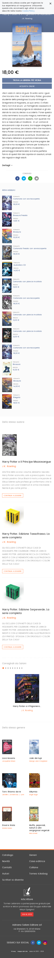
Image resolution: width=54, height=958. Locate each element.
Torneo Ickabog (38, 874)
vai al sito (27, 914)
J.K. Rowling (27, 18)
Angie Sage (33, 794)
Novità (6, 861)
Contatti (7, 867)
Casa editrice (37, 861)
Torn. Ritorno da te (11, 792)
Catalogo (7, 855)
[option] (27, 693)
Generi (33, 855)
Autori (5, 874)
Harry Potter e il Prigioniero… (27, 706)
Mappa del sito (23, 951)
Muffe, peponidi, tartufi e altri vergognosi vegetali (39, 828)
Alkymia (33, 792)
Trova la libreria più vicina (27, 80)
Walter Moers (7, 828)
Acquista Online (27, 86)
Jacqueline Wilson (8, 761)
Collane (33, 867)
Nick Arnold (33, 833)
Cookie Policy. (28, 11)
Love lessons (8, 758)
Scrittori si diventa (12, 880)
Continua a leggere (13, 495)
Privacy (13, 951)
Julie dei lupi (35, 758)
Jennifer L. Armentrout (10, 794)
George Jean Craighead (38, 761)
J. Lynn (21, 794)
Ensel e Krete (8, 825)
